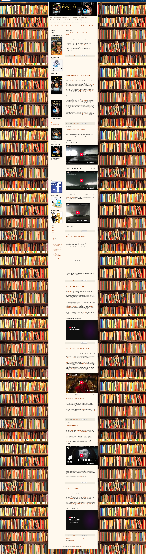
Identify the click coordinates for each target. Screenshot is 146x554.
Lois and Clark (88, 107)
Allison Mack (91, 84)
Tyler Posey (84, 312)
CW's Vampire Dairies (73, 306)
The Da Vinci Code (83, 431)
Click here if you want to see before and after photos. (75, 398)
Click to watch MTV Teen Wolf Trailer (72, 300)
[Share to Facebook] (84, 55)
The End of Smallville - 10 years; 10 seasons (78, 75)
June (54, 238)
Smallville (74, 80)
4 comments (78, 419)
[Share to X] (83, 55)
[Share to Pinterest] (86, 55)
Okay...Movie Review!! (72, 425)
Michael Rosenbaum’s (83, 94)
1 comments (78, 280)
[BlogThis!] (82, 55)
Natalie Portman (72, 368)
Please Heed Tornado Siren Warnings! (76, 237)
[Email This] (81, 55)
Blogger (81, 546)
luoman (74, 546)
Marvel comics (84, 363)
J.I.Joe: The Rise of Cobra (70, 357)
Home (83, 538)
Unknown (53, 122)
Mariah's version (85, 497)
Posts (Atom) (72, 540)
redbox (80, 476)
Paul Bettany (79, 430)
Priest (72, 430)
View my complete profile (55, 124)
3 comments (78, 535)
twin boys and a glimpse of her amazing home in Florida (81, 503)
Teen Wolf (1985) (69, 297)
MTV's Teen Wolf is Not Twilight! (75, 286)
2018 (53, 227)
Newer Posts (68, 538)
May (54, 239)
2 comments (78, 55)
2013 (53, 232)
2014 (53, 230)
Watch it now (83, 113)
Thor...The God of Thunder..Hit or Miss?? (77, 348)
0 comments (78, 123)
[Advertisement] (80, 66)
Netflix (83, 409)
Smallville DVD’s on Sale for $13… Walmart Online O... (57, 242)
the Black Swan (75, 369)
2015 (53, 229)
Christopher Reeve (83, 100)
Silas (78, 431)
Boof (79, 308)
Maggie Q (76, 437)
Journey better (71, 498)
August (54, 235)
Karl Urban (70, 440)
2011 (53, 233)
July (54, 236)
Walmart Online (83, 44)
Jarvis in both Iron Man (84, 432)
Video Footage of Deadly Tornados (75, 129)
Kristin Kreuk (70, 94)
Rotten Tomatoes (69, 362)
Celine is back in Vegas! (72, 488)
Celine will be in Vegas (91, 504)
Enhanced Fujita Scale (71, 197)
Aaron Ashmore (69, 88)
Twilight (69, 291)
